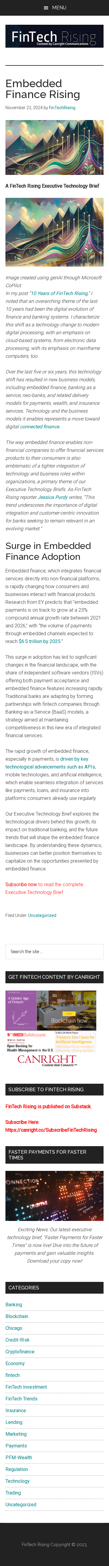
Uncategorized (42, 915)
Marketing (16, 1434)
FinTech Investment (26, 1387)
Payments (16, 1446)
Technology (17, 1481)
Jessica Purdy (53, 497)
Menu (59, 8)
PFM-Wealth (18, 1457)
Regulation (16, 1469)
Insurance (15, 1410)
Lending (13, 1422)
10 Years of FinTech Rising (59, 293)
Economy (15, 1363)
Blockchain (16, 1316)
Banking (13, 1305)
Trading (13, 1493)
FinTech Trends (21, 1399)
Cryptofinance (20, 1352)
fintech (12, 1375)
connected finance (39, 427)
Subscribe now (21, 884)
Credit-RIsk (17, 1340)
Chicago (13, 1328)
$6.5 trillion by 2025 (40, 641)
